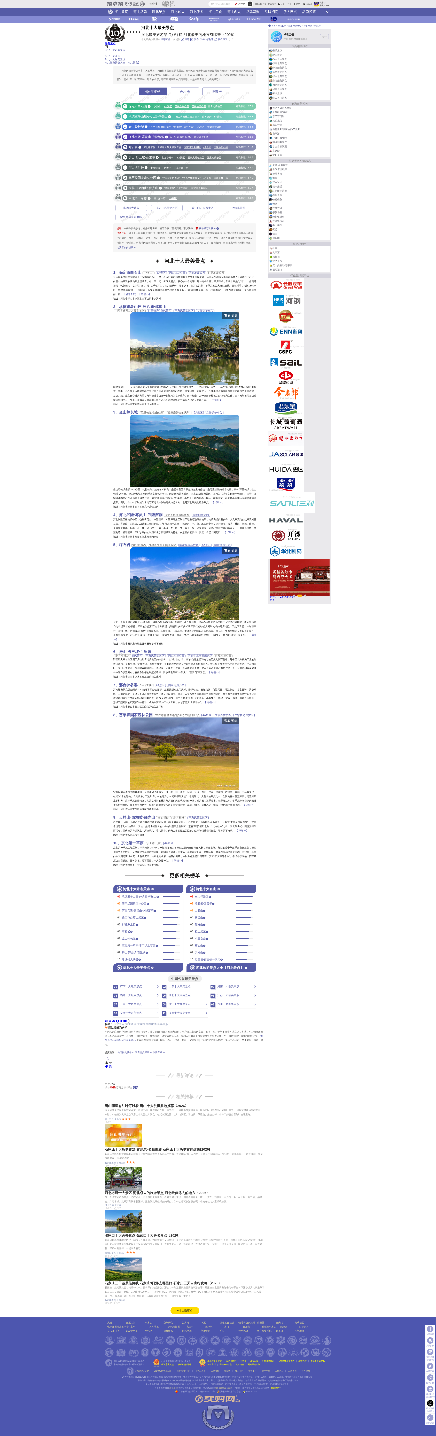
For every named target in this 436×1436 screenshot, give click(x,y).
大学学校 (266, 1371)
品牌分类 (262, 4)
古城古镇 (277, 208)
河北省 (129, 1024)
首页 (273, 26)
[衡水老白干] (286, 438)
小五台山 (200, 938)
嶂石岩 (124, 545)
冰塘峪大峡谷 (131, 207)
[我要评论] (125, 1020)
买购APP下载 (226, 1364)
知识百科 (239, 1371)
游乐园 (276, 238)
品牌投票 (309, 12)
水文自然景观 (279, 146)
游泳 (274, 203)
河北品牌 (140, 12)
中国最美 (277, 54)
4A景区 (207, 147)
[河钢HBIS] (286, 300)
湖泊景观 (277, 195)
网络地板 (187, 1330)
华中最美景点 (279, 76)
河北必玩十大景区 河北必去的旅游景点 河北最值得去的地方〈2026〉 (157, 1193)
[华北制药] (286, 551)
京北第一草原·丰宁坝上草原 (138, 945)
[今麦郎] (286, 392)
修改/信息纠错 (184, 1364)
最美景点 (110, 43)
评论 (187, 39)
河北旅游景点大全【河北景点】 (123, 62)
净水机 (148, 1322)
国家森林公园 (182, 106)
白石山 (199, 910)
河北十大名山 (112, 56)
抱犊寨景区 (238, 207)
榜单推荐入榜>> (207, 228)
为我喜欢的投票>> (126, 247)
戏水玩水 (277, 182)
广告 (272, 600)
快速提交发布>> (125, 1052)
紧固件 (190, 1326)
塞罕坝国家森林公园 (136, 715)
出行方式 (277, 125)
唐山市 (117, 1119)
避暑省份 (277, 173)
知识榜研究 (231, 1361)
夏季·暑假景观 (280, 165)
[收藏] (121, 1020)
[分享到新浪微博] (113, 1020)
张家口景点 (110, 1253)
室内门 (279, 1322)
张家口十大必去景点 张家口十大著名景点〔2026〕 (143, 1235)
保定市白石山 (130, 272)
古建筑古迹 (278, 221)
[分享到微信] (106, 1020)
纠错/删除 (208, 39)
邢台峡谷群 (128, 685)
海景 (274, 178)
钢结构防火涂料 (246, 1322)
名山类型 (277, 225)
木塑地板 (299, 1330)
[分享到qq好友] (117, 1020)
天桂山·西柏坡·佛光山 (137, 817)
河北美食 (215, 12)
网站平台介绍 (254, 1364)
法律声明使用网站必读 (230, 1391)
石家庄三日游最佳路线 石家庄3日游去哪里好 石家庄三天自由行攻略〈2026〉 (163, 1283)
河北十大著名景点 (115, 50)
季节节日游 (278, 116)
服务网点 (290, 12)
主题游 (276, 150)
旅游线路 (277, 120)
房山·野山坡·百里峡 (133, 952)
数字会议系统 (264, 1330)
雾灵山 (199, 917)
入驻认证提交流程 (286, 1361)
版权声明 (222, 39)
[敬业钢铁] (286, 316)
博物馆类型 (278, 216)
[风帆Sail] (286, 362)
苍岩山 (199, 945)
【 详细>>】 (144, 294)
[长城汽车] (286, 285)
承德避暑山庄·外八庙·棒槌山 (142, 307)
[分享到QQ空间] (110, 1020)
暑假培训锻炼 (279, 169)
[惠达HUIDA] (286, 469)
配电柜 (148, 1330)
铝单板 (279, 1330)
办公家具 (304, 1326)
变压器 (260, 1322)
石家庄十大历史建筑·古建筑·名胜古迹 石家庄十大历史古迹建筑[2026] (157, 1149)
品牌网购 (253, 12)
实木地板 (154, 1326)
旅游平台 (277, 261)
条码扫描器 (174, 1326)
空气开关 (168, 1322)
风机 (109, 1322)
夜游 (274, 229)
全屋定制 (131, 1322)
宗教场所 (277, 212)
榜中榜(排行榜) (183, 1371)
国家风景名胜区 (192, 147)
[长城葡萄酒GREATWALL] (286, 423)
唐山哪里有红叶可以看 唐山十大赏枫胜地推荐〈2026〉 (146, 1106)
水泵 (203, 1322)
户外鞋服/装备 (279, 137)
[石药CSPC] (286, 346)
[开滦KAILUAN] (286, 535)
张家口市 (120, 1253)
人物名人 (279, 1371)
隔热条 (283, 1326)
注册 (289, 4)
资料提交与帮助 (317, 1361)
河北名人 (234, 12)
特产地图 (306, 1371)
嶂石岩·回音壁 (203, 903)
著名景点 (277, 93)
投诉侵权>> (129, 1040)
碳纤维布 (168, 1330)
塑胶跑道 (206, 1330)
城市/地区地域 (295, 26)
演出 (274, 233)
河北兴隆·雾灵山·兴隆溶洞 (141, 515)
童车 (132, 1326)
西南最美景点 (279, 59)
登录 (283, 4)
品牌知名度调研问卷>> (168, 4)
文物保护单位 (214, 127)
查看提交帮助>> (143, 1052)
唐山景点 (109, 1119)
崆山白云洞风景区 (203, 207)
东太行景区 (201, 896)
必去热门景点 (279, 97)
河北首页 (120, 12)
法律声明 (211, 1364)
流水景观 (277, 186)
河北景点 (159, 12)
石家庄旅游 (110, 1162)
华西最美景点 (279, 72)
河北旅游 (139, 1024)
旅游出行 (252, 1371)
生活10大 (282, 26)
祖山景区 (200, 931)
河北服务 (196, 12)
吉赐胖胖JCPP (142, 1371)
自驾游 (276, 133)
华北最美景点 (279, 67)
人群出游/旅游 (279, 112)
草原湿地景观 (279, 190)
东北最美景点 (279, 80)
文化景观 (277, 155)
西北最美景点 (279, 84)
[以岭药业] (286, 377)
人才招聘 (240, 1364)
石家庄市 (120, 1162)
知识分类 (272, 4)
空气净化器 (113, 1330)
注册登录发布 (268, 1361)
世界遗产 (207, 116)
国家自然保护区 (244, 715)
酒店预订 (277, 269)
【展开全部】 (130, 294)
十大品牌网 (200, 1371)
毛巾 (222, 1330)
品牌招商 (271, 12)
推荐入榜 (302, 1361)
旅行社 (276, 256)
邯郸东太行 (129, 924)
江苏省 (185, 1322)
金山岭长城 (128, 412)
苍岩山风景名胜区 (167, 207)
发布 (298, 4)
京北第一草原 (132, 843)
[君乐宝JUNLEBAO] (286, 408)
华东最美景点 (279, 89)
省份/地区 (307, 26)
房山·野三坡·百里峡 (135, 652)
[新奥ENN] (286, 331)
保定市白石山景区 (133, 917)
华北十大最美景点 (115, 59)
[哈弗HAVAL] (286, 520)
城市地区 (254, 1361)
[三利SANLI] (291, 502)
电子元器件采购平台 (118, 1326)
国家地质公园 (199, 106)
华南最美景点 (279, 63)
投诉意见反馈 (167, 1364)
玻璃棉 (209, 1326)
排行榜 (243, 1361)
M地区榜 (165, 39)
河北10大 (178, 12)
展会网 (227, 1371)
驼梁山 (199, 924)
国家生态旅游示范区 (200, 655)
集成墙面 (299, 1322)
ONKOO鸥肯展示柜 (163, 1371)
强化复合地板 (227, 1322)
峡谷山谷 (277, 199)
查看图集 (231, 315)
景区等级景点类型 (282, 107)
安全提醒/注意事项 (282, 265)
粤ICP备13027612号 (205, 1391)
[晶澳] (286, 453)
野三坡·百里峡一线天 (207, 959)
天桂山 (199, 952)
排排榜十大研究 (214, 1361)
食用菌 (246, 1326)
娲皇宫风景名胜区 (131, 217)
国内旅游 (151, 1024)
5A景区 (168, 106)
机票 (274, 248)
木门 (226, 1326)
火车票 (276, 252)
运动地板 (243, 1330)
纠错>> (119, 1040)
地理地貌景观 (279, 142)
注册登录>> (159, 1052)
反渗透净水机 (269, 1326)
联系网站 (276, 1388)
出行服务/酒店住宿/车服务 (286, 129)
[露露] (286, 484)
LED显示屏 (132, 1330)
